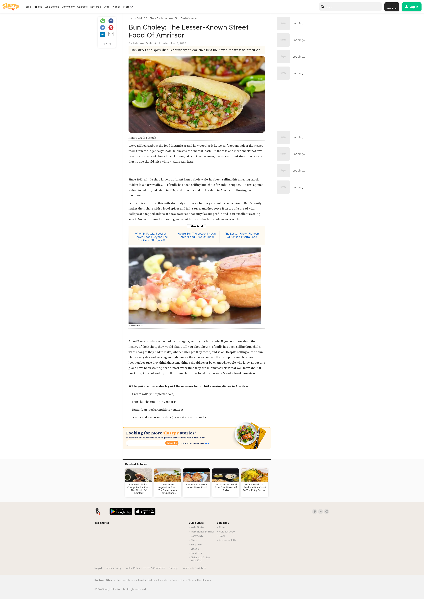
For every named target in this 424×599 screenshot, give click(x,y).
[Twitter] (320, 511)
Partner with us (227, 540)
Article (140, 18)
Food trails (197, 553)
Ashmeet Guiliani (144, 43)
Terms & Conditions (154, 568)
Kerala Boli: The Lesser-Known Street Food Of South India (197, 235)
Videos (116, 6)
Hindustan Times (125, 580)
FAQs (222, 535)
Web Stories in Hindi (202, 531)
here (206, 443)
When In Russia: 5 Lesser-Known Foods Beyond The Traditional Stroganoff (151, 237)
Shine (191, 580)
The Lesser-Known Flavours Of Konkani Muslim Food (242, 235)
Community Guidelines (194, 568)
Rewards (95, 6)
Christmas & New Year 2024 (200, 559)
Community (68, 6)
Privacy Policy (113, 568)
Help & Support (227, 531)
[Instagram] (326, 511)
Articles (38, 6)
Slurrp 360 (196, 544)
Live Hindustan (146, 580)
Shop (107, 6)
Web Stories (52, 6)
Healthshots (204, 580)
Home (27, 6)
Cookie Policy (132, 568)
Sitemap (173, 568)
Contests (82, 6)
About (222, 527)
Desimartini (178, 580)
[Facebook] (314, 511)
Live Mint (163, 580)
